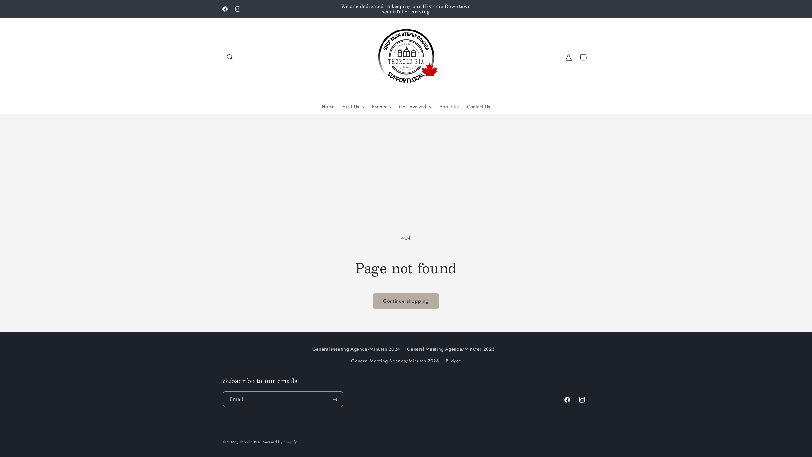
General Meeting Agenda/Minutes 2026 (395, 360)
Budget (453, 360)
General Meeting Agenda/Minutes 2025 (450, 349)
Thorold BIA (249, 442)
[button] (230, 57)
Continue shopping (406, 301)
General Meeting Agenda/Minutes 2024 (356, 349)
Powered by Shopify (279, 442)
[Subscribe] (335, 399)
